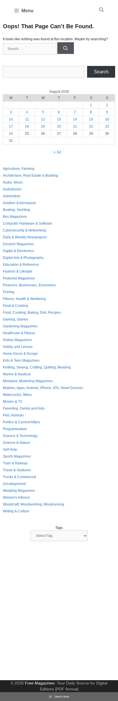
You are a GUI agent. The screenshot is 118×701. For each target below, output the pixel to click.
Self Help (10, 450)
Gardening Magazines (20, 326)
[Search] (65, 48)
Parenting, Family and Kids (24, 408)
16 (107, 119)
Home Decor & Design (20, 354)
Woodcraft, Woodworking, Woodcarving (33, 504)
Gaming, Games (15, 319)
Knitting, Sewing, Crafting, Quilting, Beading (37, 367)
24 (11, 134)
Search (101, 71)
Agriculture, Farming (18, 169)
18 (27, 126)
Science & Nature (16, 443)
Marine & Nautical (17, 374)
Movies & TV (12, 402)
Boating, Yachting (16, 210)
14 (75, 119)
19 (43, 126)
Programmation (15, 429)
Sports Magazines (17, 456)
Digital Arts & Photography (23, 258)
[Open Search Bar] (101, 10)
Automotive (11, 196)
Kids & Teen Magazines (21, 360)
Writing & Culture (16, 511)
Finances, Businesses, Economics (29, 285)
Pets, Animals (13, 415)
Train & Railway (15, 463)
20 (59, 126)
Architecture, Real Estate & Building (30, 176)
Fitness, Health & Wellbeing (24, 299)
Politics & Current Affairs (21, 422)
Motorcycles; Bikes (17, 395)
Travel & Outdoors (17, 470)
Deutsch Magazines (18, 244)
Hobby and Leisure (18, 347)
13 (59, 119)
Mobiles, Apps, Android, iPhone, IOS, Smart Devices (43, 388)
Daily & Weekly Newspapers (25, 237)
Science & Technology (20, 436)
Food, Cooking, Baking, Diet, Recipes (32, 313)
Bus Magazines (15, 217)
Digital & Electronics (18, 251)
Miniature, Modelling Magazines (28, 381)
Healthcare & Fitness (19, 333)
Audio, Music (13, 182)
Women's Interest (16, 497)
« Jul (57, 152)
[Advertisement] (59, 611)
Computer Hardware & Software (27, 223)
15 (91, 119)
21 (75, 126)
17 (11, 126)
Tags (59, 528)
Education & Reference (21, 265)
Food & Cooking (15, 306)
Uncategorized (14, 484)
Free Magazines (39, 683)
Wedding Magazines (19, 491)
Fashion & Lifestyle (17, 271)
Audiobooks (12, 189)
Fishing (8, 292)
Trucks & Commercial (19, 477)
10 (11, 119)
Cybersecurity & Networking (24, 230)
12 (43, 119)
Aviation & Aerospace (19, 203)
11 (27, 119)
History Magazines (17, 340)
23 (107, 126)
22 (91, 126)
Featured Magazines (19, 278)
